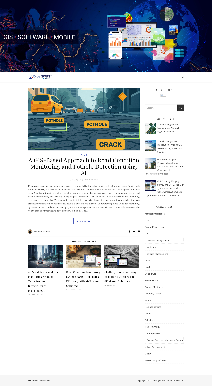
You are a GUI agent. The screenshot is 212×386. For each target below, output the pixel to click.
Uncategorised (152, 333)
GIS (146, 233)
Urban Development (155, 347)
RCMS (84, 155)
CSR (147, 220)
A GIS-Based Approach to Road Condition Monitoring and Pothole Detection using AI (84, 166)
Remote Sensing (153, 306)
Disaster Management (158, 240)
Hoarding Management (156, 253)
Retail (148, 313)
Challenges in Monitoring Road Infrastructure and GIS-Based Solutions (120, 276)
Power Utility (151, 280)
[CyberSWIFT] (40, 77)
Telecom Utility (152, 326)
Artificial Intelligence (155, 213)
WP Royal (46, 380)
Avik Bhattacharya (42, 231)
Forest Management (155, 226)
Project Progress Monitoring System (165, 339)
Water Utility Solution (155, 360)
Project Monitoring (154, 287)
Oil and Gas (150, 273)
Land (147, 267)
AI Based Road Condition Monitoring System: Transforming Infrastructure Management (43, 281)
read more (84, 221)
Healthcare (150, 247)
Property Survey (153, 293)
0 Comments (91, 179)
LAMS (147, 260)
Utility (148, 353)
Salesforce (150, 320)
